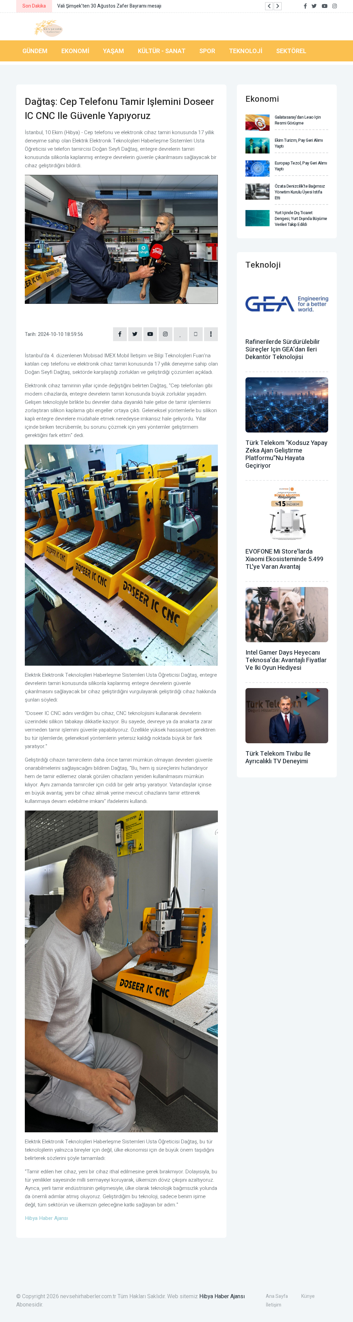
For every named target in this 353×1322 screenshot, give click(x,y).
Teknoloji (245, 50)
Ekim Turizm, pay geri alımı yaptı (299, 143)
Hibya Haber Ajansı (222, 1296)
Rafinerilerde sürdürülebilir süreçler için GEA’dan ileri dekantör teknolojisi (282, 349)
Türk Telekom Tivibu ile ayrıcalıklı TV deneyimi (278, 757)
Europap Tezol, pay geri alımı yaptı (301, 166)
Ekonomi (75, 50)
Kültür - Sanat (161, 50)
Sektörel (291, 50)
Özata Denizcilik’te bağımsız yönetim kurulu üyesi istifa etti (300, 192)
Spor (207, 50)
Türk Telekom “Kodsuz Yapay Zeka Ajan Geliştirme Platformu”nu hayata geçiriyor (286, 454)
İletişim (273, 1305)
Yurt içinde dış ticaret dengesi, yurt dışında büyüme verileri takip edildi (301, 219)
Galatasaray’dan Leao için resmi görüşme (298, 120)
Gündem (35, 50)
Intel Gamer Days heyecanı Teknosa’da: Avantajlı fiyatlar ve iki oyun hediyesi (286, 660)
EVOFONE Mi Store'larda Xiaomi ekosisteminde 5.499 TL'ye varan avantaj (284, 559)
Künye (308, 1296)
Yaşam (113, 50)
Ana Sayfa (277, 1296)
